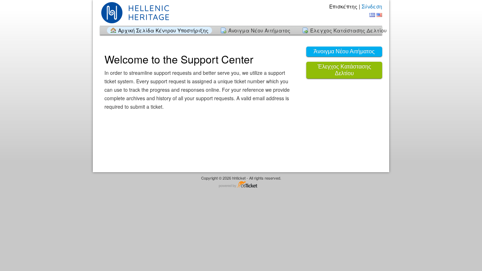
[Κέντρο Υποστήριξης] (137, 12)
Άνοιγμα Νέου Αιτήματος (259, 30)
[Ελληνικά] (372, 15)
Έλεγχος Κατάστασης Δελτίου (348, 30)
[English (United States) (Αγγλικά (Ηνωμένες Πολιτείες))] (379, 15)
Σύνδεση (372, 6)
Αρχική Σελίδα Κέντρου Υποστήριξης (163, 30)
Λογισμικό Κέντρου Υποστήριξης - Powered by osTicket (241, 185)
